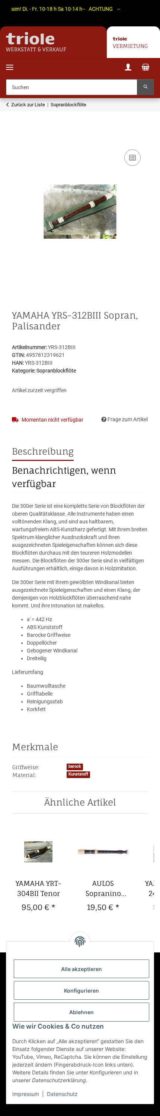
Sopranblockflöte (56, 371)
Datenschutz (62, 1094)
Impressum (25, 1094)
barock (74, 766)
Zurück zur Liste (28, 104)
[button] (128, 68)
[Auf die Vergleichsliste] (132, 157)
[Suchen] (145, 87)
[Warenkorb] (145, 68)
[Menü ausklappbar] (9, 62)
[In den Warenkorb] (18, 139)
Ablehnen (81, 1012)
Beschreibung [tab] (43, 451)
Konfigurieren (81, 990)
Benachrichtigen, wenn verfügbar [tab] (64, 477)
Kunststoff (78, 774)
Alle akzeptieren (81, 969)
